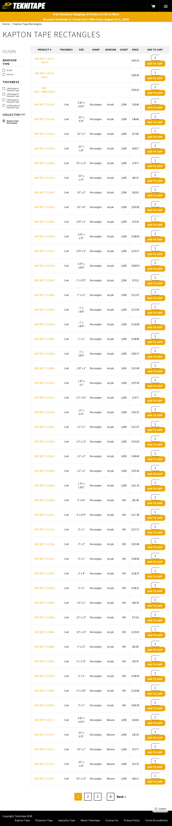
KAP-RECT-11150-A (44, 383)
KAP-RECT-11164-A (44, 470)
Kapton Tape (22, 820)
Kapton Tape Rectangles (13, 122)
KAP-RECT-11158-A (44, 441)
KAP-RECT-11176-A (44, 558)
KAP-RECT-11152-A (44, 397)
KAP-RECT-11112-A (44, 104)
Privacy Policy (132, 820)
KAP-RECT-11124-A (44, 192)
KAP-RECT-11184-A (44, 617)
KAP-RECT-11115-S (44, 749)
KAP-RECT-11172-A (44, 529)
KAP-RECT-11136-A (44, 280)
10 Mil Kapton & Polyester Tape (13, 107)
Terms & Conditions (156, 820)
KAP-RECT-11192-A (44, 676)
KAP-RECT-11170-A (44, 514)
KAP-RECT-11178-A (44, 573)
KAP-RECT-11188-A (44, 646)
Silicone (10, 74)
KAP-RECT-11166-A (44, 485)
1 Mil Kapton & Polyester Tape (13, 89)
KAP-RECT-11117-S (44, 764)
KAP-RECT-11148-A (44, 368)
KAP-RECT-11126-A (44, 207)
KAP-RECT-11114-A (44, 119)
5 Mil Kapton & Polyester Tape (13, 101)
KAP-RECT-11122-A (44, 177)
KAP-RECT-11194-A (44, 690)
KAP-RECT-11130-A (44, 236)
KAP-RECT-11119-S (44, 778)
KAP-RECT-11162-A (44, 456)
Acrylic (10, 70)
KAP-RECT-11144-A (44, 339)
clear (23, 114)
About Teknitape (90, 820)
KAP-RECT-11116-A (44, 133)
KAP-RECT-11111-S (44, 720)
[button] (166, 6)
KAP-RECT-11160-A (44, 309)
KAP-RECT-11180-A (44, 588)
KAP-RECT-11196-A (44, 705)
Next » (121, 797)
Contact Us (111, 820)
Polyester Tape (44, 820)
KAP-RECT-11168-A (44, 500)
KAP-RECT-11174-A (44, 544)
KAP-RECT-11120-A (44, 163)
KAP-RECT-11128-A (44, 221)
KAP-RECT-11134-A (44, 265)
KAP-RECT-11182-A (44, 602)
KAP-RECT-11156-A (44, 426)
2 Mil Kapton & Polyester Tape (13, 95)
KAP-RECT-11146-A (44, 353)
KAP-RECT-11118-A (44, 148)
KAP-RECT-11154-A (44, 412)
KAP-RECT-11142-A (44, 324)
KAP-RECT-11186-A (44, 632)
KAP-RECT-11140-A (44, 295)
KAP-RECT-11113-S (44, 734)
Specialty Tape (66, 820)
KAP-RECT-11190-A (44, 661)
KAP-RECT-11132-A (44, 251)
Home (6, 24)
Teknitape (20, 816)
